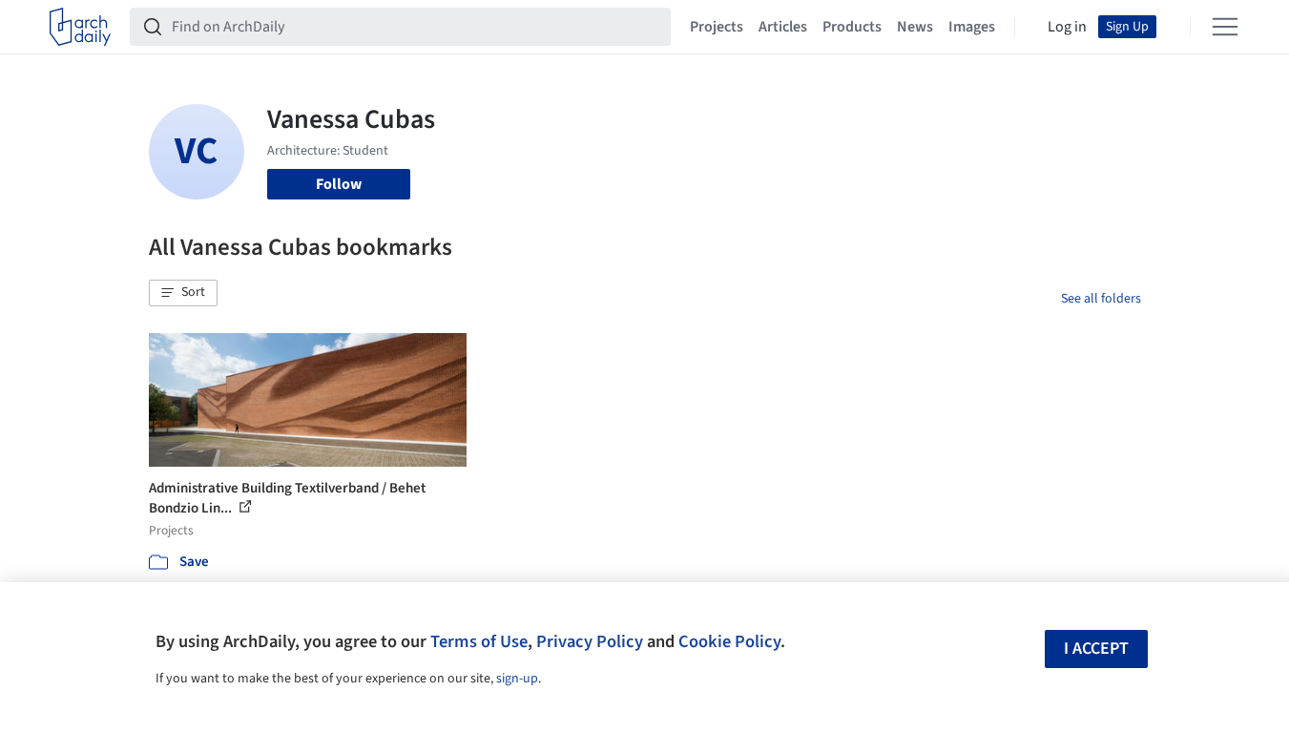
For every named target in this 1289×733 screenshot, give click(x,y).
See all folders (1101, 298)
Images (971, 26)
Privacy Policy (589, 641)
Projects (716, 26)
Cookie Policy (729, 641)
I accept (1096, 648)
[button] (183, 293)
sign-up (517, 678)
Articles (783, 26)
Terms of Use (479, 641)
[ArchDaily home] (80, 27)
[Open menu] (1225, 26)
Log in (1067, 26)
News (915, 26)
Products (852, 26)
